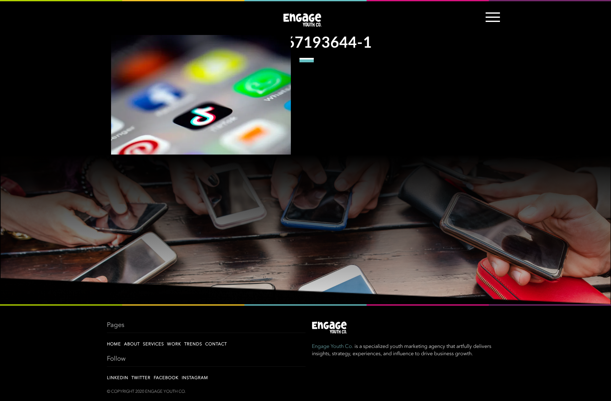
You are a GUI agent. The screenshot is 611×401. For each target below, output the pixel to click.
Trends (193, 344)
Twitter (141, 378)
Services (153, 344)
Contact (216, 344)
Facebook (166, 378)
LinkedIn (117, 378)
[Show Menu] (491, 21)
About (132, 344)
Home (114, 344)
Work (174, 344)
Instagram (195, 378)
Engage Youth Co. (332, 346)
